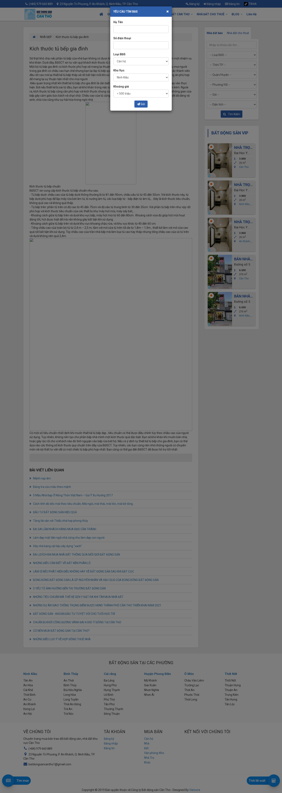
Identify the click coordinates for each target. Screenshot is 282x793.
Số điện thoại (122, 38)
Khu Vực (118, 70)
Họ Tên (118, 22)
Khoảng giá (121, 86)
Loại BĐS (119, 54)
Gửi (142, 104)
